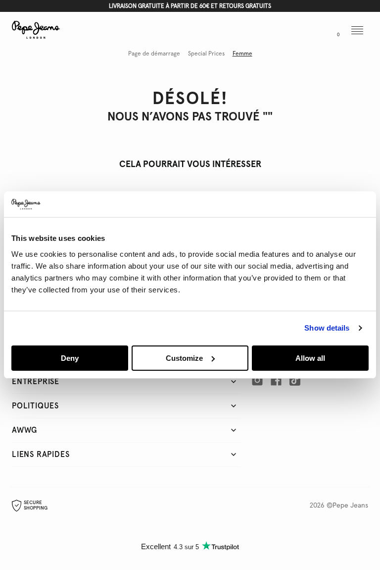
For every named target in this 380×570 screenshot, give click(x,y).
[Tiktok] (294, 380)
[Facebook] (276, 380)
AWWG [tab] (24, 430)
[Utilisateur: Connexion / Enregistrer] (313, 31)
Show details (326, 328)
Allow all (310, 358)
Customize (184, 358)
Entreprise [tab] (35, 382)
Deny (70, 358)
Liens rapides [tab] (40, 454)
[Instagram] (257, 380)
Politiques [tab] (35, 406)
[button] (291, 31)
